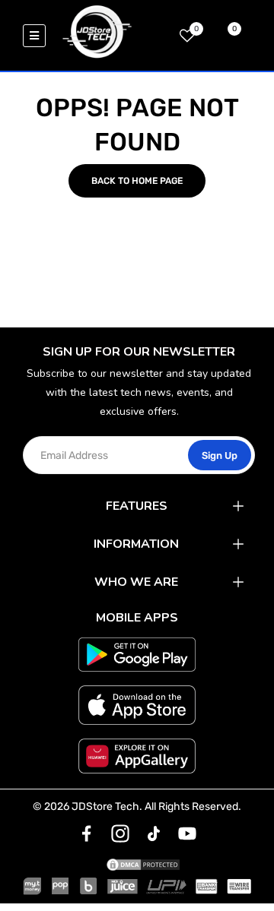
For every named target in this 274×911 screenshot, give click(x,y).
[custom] (87, 833)
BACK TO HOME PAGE (137, 181)
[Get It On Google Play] (137, 654)
